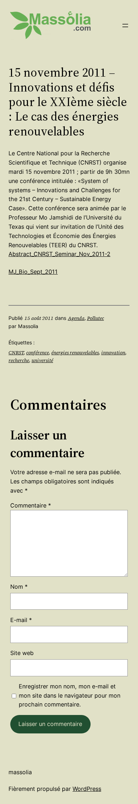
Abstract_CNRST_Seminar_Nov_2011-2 (59, 253)
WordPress (87, 788)
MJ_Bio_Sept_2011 (33, 271)
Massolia (20, 772)
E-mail (21, 619)
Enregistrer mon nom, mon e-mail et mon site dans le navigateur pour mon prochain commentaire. (69, 695)
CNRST (16, 352)
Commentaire (30, 505)
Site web (22, 652)
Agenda (76, 318)
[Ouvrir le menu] (125, 25)
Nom (19, 586)
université (42, 360)
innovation (113, 352)
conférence (37, 352)
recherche (18, 360)
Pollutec (95, 318)
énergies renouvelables (75, 352)
